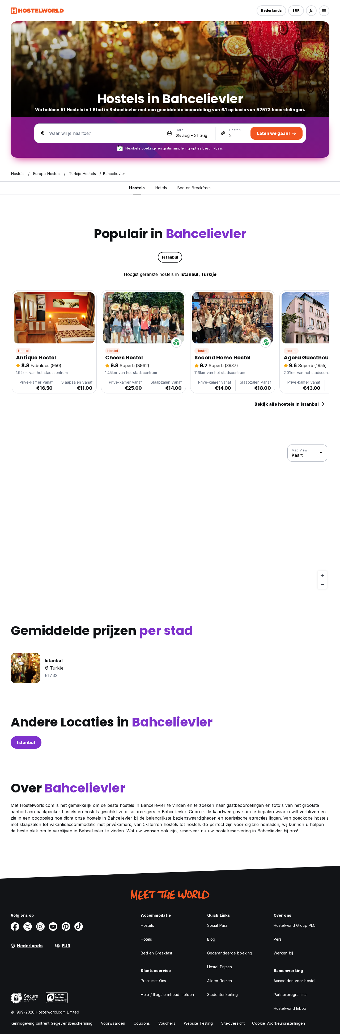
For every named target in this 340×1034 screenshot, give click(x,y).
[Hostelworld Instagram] (40, 926)
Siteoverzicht (233, 1023)
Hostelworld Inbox (290, 1008)
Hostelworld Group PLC (295, 925)
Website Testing (198, 1023)
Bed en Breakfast (156, 953)
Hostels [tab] (137, 187)
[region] (170, 516)
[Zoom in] (322, 575)
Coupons (142, 1023)
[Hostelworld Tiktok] (78, 926)
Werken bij (283, 953)
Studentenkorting (222, 994)
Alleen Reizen (219, 980)
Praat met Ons (153, 980)
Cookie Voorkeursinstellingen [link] (278, 1023)
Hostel (23, 351)
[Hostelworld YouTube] (53, 926)
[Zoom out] (322, 584)
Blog (211, 939)
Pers (278, 939)
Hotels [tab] (161, 187)
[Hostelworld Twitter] (27, 926)
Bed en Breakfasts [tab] (194, 187)
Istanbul (26, 742)
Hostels (147, 925)
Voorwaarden (113, 1023)
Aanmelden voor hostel (294, 980)
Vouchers (166, 1023)
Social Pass (217, 925)
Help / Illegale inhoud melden (167, 994)
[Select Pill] (311, 10)
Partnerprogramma (290, 994)
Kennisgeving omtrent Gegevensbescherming (51, 1023)
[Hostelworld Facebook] (15, 926)
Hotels (146, 939)
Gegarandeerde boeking (229, 953)
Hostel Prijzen (219, 967)
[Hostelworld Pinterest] (66, 926)
